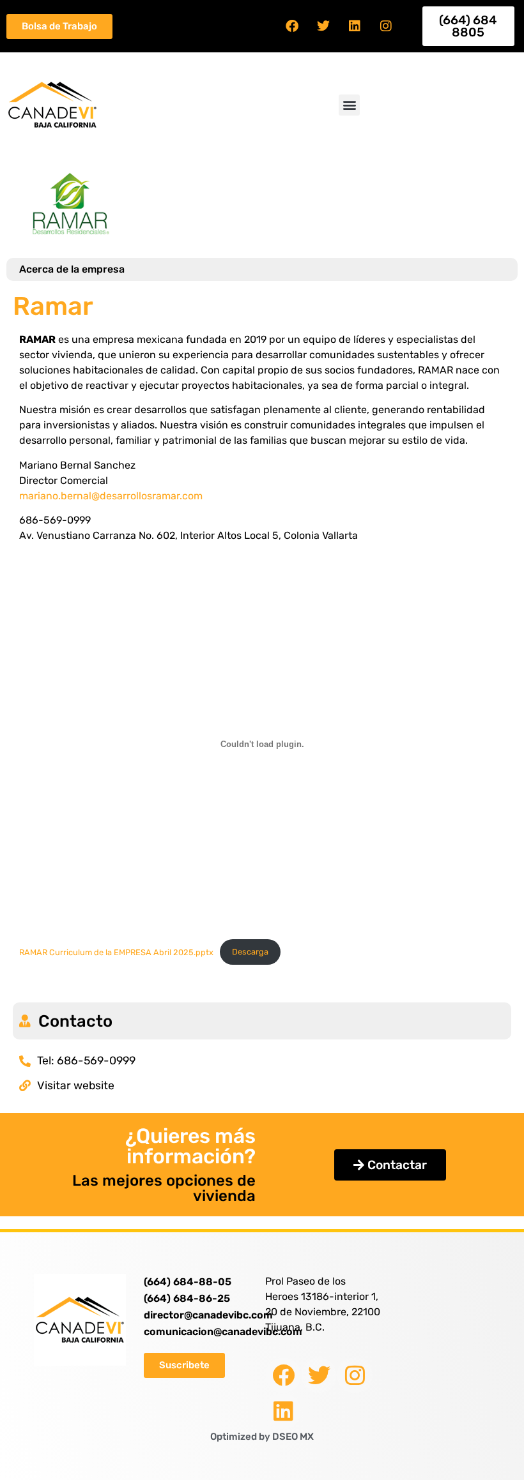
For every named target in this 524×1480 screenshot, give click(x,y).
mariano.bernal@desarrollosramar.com (111, 496)
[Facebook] (292, 26)
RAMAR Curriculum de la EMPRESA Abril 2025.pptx (116, 951)
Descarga (250, 951)
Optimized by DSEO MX (262, 1436)
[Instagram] (386, 26)
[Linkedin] (354, 26)
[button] (349, 105)
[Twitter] (323, 26)
